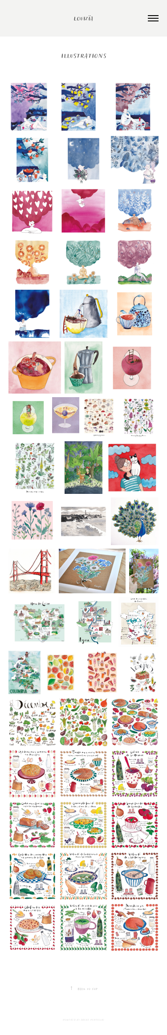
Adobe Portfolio (92, 1020)
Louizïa (83, 18)
